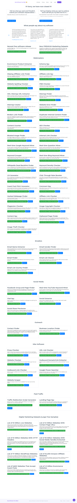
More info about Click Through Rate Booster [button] (50, 181)
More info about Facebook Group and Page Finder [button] (19, 293)
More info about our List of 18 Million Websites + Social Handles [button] (52, 446)
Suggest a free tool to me (46, 20)
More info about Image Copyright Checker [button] (49, 211)
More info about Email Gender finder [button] (48, 253)
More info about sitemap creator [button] (15, 109)
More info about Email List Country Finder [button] (17, 272)
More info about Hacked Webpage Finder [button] (17, 201)
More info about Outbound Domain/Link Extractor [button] (51, 365)
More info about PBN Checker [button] (47, 89)
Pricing (43, 2)
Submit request (11, 20)
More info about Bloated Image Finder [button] (16, 140)
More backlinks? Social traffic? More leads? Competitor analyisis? (53, 14)
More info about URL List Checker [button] (47, 355)
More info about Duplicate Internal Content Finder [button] (51, 119)
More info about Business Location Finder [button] (49, 333)
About (47, 2)
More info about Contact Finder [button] (15, 335)
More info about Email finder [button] (14, 262)
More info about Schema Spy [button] (46, 69)
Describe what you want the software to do (17, 14)
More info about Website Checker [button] (15, 364)
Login (55, 2)
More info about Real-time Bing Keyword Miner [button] (50, 160)
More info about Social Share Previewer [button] (17, 313)
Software (38, 2)
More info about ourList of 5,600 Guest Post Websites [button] (18, 473)
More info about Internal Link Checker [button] (48, 140)
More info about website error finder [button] (48, 109)
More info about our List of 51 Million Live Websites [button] (18, 429)
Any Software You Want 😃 (21, 2)
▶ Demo (33, 69)
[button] (8, 35)
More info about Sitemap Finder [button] (47, 99)
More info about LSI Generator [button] (15, 181)
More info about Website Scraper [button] (15, 385)
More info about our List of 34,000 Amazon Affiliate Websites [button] (52, 461)
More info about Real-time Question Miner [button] (49, 150)
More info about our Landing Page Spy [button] (16, 51)
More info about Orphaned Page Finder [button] (49, 222)
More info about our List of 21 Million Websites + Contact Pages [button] (52, 430)
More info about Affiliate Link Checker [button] (48, 201)
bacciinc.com (33, 40)
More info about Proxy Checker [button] (15, 355)
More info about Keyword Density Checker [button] (49, 170)
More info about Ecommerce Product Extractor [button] (19, 69)
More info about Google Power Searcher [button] (49, 375)
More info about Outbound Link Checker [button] (17, 375)
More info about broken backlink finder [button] (17, 120)
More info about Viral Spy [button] (13, 303)
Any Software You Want (12, 500)
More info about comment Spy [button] (47, 191)
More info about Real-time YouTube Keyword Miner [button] (52, 292)
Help (51, 2)
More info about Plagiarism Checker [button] (16, 211)
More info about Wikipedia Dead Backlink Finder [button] (19, 170)
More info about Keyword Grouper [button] (16, 160)
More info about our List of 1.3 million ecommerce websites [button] (51, 472)
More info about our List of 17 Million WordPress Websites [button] (19, 459)
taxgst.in (51, 40)
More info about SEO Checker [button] (47, 130)
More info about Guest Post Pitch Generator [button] (18, 191)
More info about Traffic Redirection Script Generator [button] (20, 405)
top (74, 500)
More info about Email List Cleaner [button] (48, 262)
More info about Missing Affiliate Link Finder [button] (18, 79)
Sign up (59, 2)
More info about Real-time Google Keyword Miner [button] (19, 150)
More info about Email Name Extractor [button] (16, 253)
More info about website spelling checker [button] (17, 88)
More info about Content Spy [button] (14, 221)
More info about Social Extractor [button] (47, 303)
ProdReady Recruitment (17, 39)
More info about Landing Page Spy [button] (48, 405)
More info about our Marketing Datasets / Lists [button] (50, 52)
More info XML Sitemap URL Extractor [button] (16, 99)
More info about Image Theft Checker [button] (16, 232)
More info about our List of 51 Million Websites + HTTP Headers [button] (20, 446)
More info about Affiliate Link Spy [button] (47, 79)
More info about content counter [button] (15, 130)
